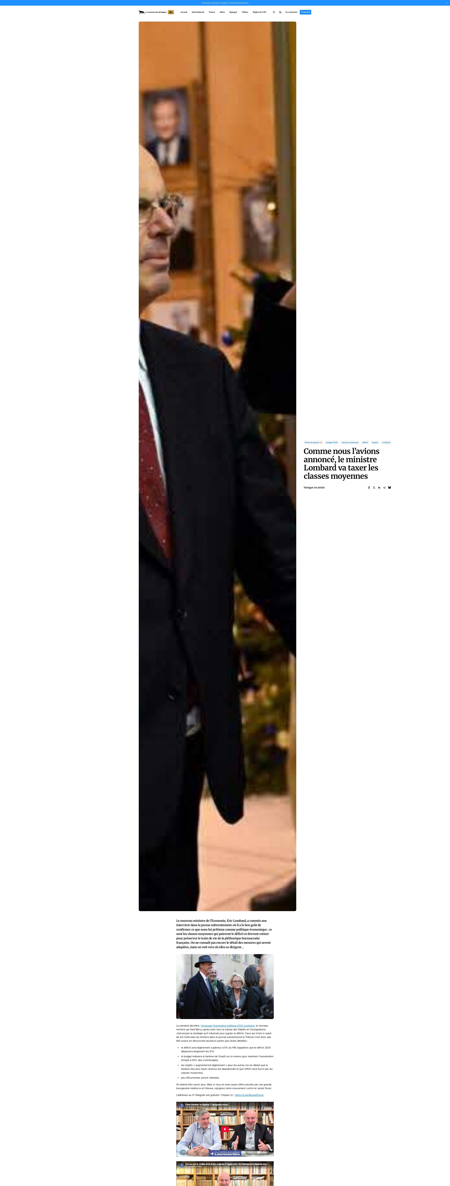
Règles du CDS (259, 12)
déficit (365, 442)
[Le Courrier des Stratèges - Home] (157, 12)
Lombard (386, 442)
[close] (447, 3)
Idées (222, 12)
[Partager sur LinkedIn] (379, 487)
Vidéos (245, 12)
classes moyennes (350, 442)
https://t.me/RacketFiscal (249, 1095)
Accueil (184, 12)
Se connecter (291, 12)
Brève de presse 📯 (313, 442)
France (212, 12)
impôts (375, 442)
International (198, 12)
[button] (274, 12)
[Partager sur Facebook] (369, 487)
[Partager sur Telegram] (384, 487)
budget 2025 (332, 442)
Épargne (233, 12)
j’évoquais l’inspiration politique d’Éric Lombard (227, 1025)
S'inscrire (305, 12)
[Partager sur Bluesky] (389, 487)
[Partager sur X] (374, 487)
